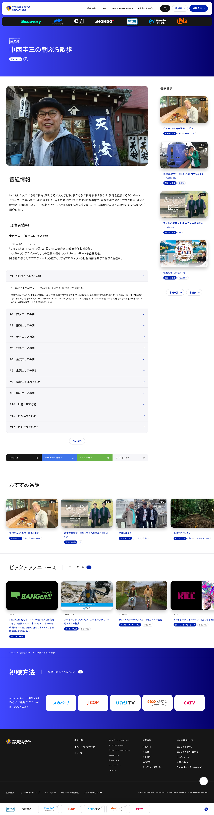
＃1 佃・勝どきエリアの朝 (25, 276)
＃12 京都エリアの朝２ (24, 427)
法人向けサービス (145, 8)
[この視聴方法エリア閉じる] (206, 809)
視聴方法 (197, 8)
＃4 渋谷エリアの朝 (22, 337)
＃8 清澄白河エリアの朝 (25, 382)
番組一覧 (91, 8)
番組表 (178, 8)
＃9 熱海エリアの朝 (22, 393)
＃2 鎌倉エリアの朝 (22, 314)
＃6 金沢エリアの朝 (22, 359)
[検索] (165, 8)
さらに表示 (77, 441)
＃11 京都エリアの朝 (23, 416)
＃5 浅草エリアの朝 (22, 348)
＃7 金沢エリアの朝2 (23, 370)
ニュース (104, 8)
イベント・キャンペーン (122, 8)
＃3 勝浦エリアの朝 (22, 325)
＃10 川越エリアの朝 (23, 404)
